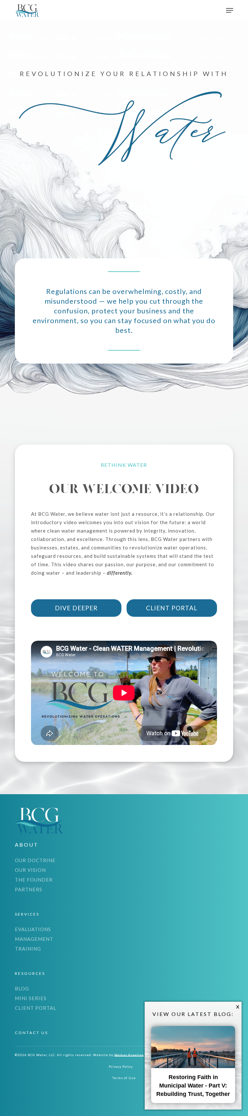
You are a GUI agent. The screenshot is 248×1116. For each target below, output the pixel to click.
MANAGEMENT (34, 939)
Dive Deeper (76, 608)
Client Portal (171, 608)
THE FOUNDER (34, 880)
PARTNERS (28, 889)
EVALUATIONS (33, 929)
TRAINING (28, 949)
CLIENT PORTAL (35, 1008)
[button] (229, 10)
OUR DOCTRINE (35, 860)
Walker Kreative (129, 1055)
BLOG (22, 988)
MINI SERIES (30, 998)
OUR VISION (30, 870)
